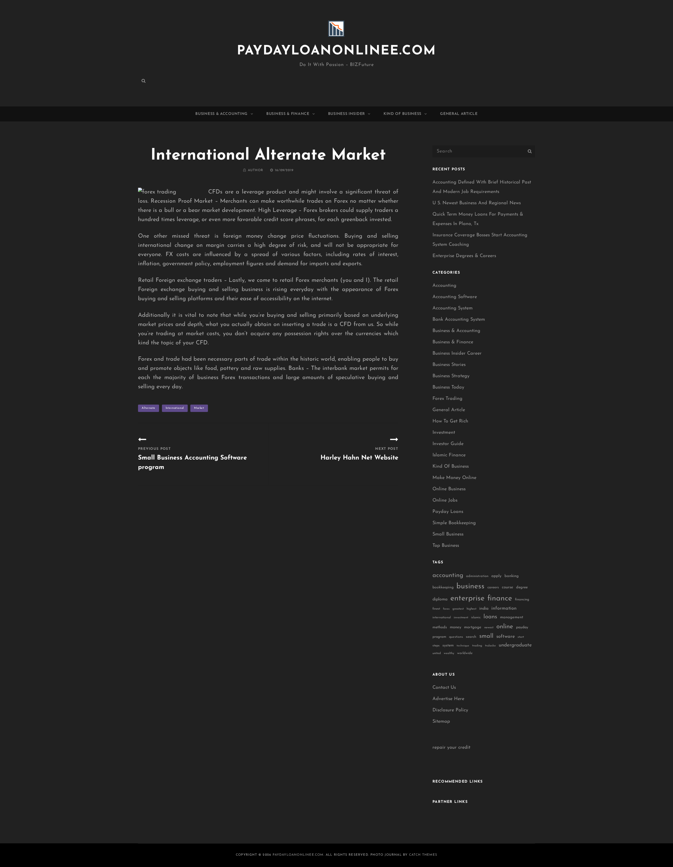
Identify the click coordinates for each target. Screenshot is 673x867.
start (521, 637)
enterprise (467, 598)
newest (488, 627)
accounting (447, 575)
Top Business (445, 545)
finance (499, 598)
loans (490, 617)
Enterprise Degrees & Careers (464, 256)
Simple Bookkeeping (454, 523)
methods (439, 627)
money (455, 627)
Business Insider (346, 114)
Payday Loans (447, 511)
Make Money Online (454, 478)
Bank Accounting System (458, 319)
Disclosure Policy (450, 710)
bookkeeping (442, 587)
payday (522, 627)
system (448, 645)
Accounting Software (454, 297)
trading (477, 645)
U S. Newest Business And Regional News (476, 203)
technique (463, 645)
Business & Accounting (221, 114)
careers (493, 587)
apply (496, 576)
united (436, 653)
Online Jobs (444, 500)
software (505, 636)
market (199, 408)
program (439, 637)
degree (522, 587)
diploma (439, 599)
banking (511, 576)
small (486, 636)
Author (255, 170)
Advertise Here (448, 699)
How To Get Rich (450, 421)
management (511, 617)
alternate (148, 408)
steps (436, 645)
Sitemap (441, 721)
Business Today (448, 387)
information (504, 608)
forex (446, 609)
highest (471, 608)
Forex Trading (447, 398)
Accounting (444, 285)
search (471, 637)
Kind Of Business (402, 114)
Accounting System (452, 308)
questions (456, 637)
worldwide (465, 653)
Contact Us (444, 687)
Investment (443, 432)
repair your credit (451, 747)
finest (436, 608)
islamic (476, 617)
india (483, 608)
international (175, 408)
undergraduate (515, 645)
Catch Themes (423, 854)
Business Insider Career (457, 353)
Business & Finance (287, 114)
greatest (458, 608)
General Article (459, 114)
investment (461, 617)
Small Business (447, 534)
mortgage (472, 627)
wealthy (449, 653)
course (507, 587)
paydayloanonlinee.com (336, 51)
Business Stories (449, 365)
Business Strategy (451, 376)
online (504, 627)
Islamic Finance (449, 455)
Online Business (449, 489)
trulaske (490, 645)
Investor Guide (447, 444)
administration (477, 576)
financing (522, 599)
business (470, 586)
